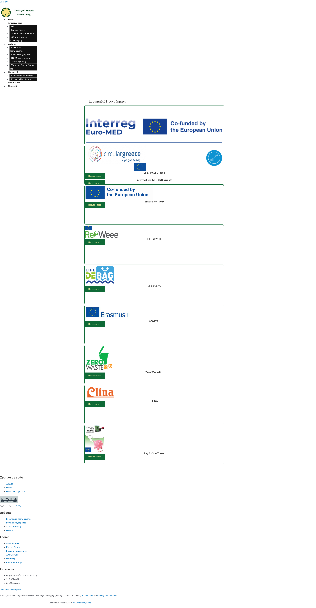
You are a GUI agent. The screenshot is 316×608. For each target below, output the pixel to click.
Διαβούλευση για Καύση (22, 33)
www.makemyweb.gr (82, 602)
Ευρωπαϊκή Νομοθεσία (22, 75)
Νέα (13, 26)
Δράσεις (12, 44)
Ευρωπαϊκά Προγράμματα (16, 49)
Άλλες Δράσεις (18, 61)
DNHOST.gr (18, 506)
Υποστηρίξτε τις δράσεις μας (23, 67)
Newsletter (13, 86)
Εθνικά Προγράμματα (21, 54)
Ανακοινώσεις (15, 23)
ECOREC (4, 1)
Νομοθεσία (13, 72)
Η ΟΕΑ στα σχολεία (20, 58)
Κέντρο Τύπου (18, 30)
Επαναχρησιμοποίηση (106, 595)
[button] (95, 183)
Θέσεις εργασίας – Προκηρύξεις (20, 39)
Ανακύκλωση (87, 595)
